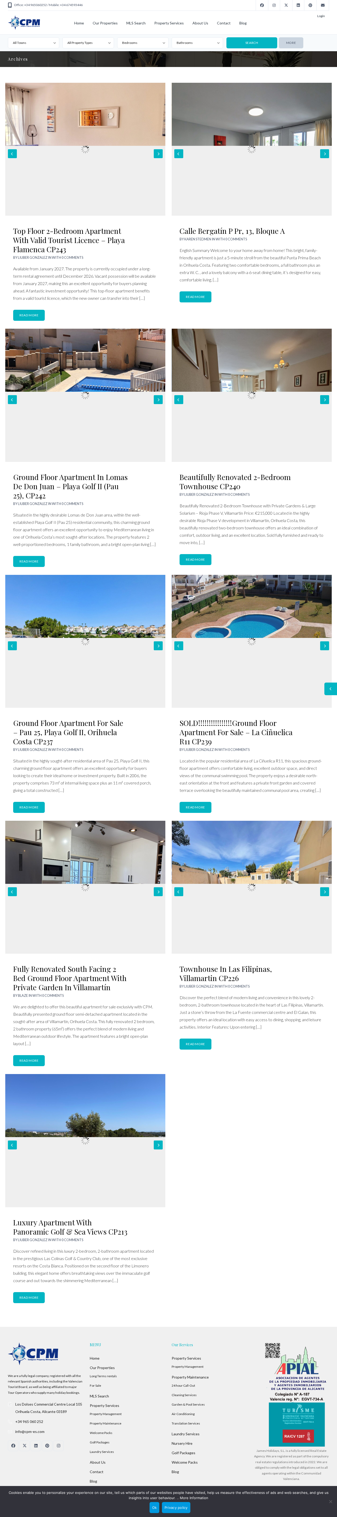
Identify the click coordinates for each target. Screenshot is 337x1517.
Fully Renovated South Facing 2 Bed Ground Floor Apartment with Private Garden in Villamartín (70, 978)
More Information (194, 1498)
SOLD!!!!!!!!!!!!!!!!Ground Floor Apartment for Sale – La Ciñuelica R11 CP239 (236, 732)
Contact (224, 23)
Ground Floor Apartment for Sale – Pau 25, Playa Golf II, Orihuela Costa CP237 (68, 732)
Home (79, 23)
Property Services (169, 23)
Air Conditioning (183, 1414)
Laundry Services (102, 1452)
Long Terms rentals (103, 1376)
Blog (243, 23)
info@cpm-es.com (29, 1431)
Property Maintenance (105, 1423)
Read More (28, 315)
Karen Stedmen (197, 239)
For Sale (95, 1385)
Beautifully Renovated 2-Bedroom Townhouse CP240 (235, 481)
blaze (23, 995)
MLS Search (136, 23)
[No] (330, 1501)
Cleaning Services (184, 1395)
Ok (154, 1507)
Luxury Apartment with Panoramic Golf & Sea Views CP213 (70, 1226)
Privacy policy (176, 1507)
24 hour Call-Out (183, 1385)
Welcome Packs (101, 1433)
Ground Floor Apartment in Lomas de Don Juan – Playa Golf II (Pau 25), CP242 (70, 486)
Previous (12, 153)
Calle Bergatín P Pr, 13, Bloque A (232, 231)
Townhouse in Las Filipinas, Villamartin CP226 (226, 973)
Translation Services (186, 1423)
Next (158, 153)
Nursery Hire (182, 1443)
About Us (200, 23)
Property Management (106, 1414)
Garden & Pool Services (188, 1404)
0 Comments (72, 257)
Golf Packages (100, 1442)
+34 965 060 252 (29, 1421)
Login (321, 16)
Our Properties (105, 23)
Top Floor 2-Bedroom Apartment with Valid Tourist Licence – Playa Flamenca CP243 (69, 240)
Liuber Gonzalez (32, 257)
